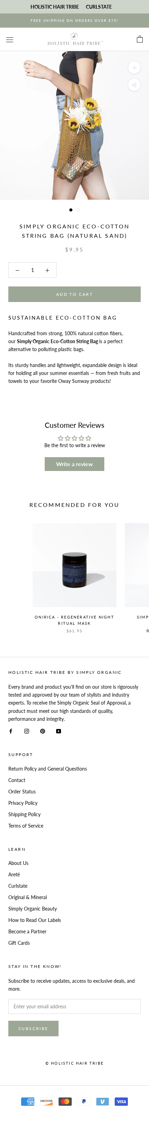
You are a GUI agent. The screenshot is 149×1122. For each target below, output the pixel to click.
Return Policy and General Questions (47, 769)
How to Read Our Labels (34, 920)
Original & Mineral (27, 897)
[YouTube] (58, 731)
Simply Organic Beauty (32, 909)
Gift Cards (19, 943)
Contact (16, 780)
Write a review (74, 464)
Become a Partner (27, 931)
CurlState (99, 7)
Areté (14, 874)
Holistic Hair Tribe (54, 7)
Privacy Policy (22, 803)
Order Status (22, 791)
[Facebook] (10, 731)
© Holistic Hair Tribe (74, 1063)
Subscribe (33, 1028)
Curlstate (17, 886)
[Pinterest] (42, 731)
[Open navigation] (9, 39)
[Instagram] (26, 731)
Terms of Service (25, 826)
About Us (18, 863)
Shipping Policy (24, 814)
